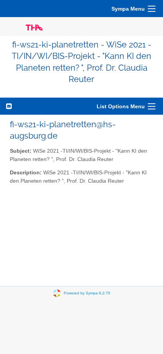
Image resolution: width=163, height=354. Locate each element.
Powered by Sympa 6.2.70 (87, 293)
